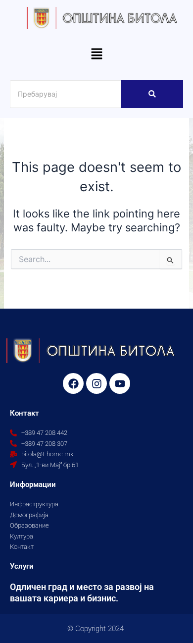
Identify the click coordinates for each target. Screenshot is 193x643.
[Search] (152, 94)
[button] (96, 54)
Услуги (22, 566)
